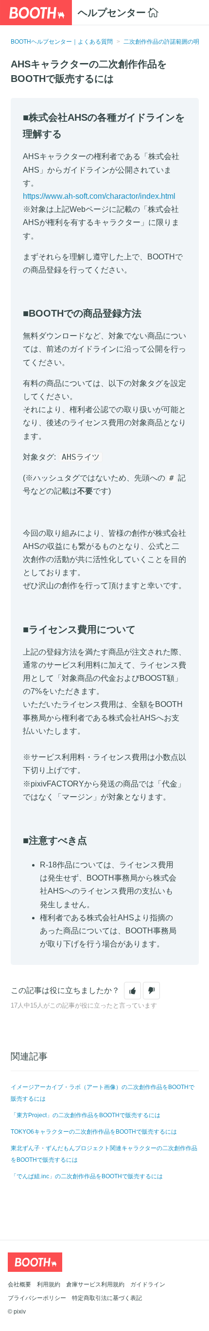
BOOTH (36, 12)
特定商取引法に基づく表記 (107, 1298)
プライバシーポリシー (37, 1298)
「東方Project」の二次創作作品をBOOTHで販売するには (85, 1115)
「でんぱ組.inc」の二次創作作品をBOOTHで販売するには (87, 1176)
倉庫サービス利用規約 (95, 1284)
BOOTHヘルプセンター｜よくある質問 (62, 41)
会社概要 (19, 1284)
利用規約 (48, 1284)
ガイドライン (147, 1284)
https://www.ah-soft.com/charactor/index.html (99, 196)
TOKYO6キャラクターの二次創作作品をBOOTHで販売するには (94, 1131)
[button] (132, 990)
